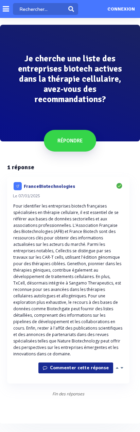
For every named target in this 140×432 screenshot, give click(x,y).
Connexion (121, 9)
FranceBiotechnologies (49, 186)
